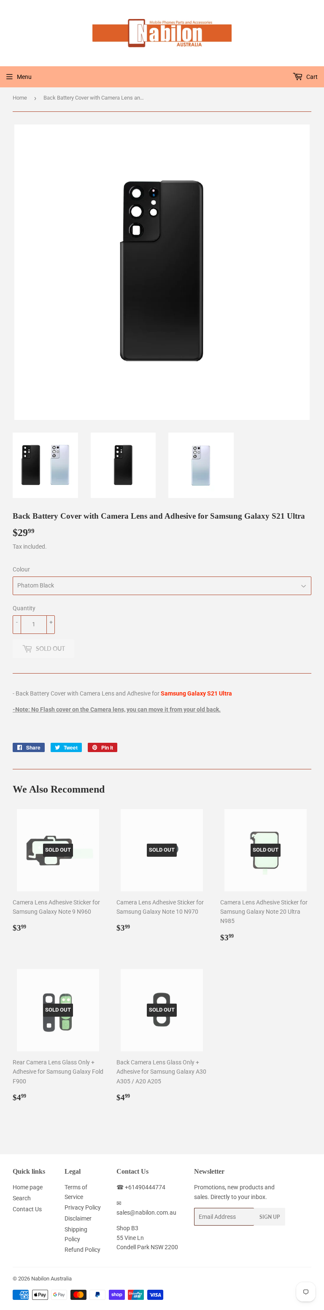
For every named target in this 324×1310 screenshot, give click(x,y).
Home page (28, 1187)
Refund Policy (82, 1249)
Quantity (24, 608)
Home (20, 98)
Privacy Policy (83, 1207)
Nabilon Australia (51, 1278)
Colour (21, 569)
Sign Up (269, 1217)
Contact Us (27, 1209)
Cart (311, 76)
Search (22, 1198)
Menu (24, 76)
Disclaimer (78, 1218)
